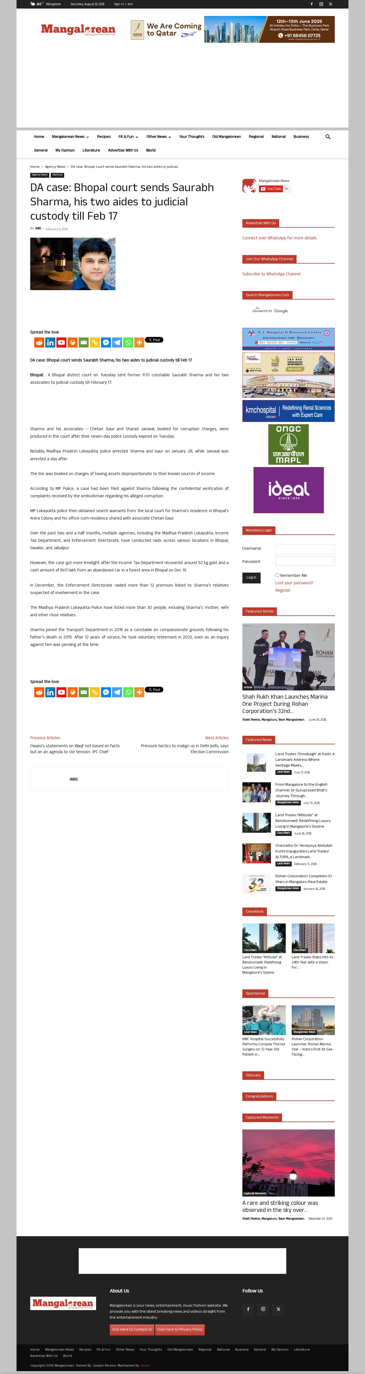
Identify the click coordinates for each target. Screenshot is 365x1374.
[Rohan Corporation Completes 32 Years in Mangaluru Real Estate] (256, 884)
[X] (330, 4)
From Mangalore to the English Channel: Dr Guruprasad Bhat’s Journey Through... (301, 791)
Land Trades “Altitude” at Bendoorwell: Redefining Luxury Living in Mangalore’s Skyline (303, 821)
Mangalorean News (68, 137)
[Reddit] (39, 342)
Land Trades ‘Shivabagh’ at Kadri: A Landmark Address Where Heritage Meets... (305, 760)
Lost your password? (294, 583)
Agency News (55, 167)
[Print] (73, 342)
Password (251, 562)
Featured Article (259, 612)
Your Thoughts (191, 137)
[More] (139, 342)
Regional (256, 137)
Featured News (259, 740)
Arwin (145, 1366)
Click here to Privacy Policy (179, 1330)
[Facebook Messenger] (106, 342)
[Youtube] (61, 342)
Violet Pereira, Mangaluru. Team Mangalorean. (273, 720)
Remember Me (293, 576)
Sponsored (255, 994)
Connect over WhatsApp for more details (279, 238)
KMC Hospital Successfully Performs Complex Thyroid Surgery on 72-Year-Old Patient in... (263, 1047)
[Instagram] (321, 4)
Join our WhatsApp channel (269, 259)
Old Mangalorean (226, 137)
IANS (38, 228)
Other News (157, 137)
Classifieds (283, 833)
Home (39, 137)
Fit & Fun (126, 137)
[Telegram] (117, 342)
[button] (328, 137)
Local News (283, 772)
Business (301, 137)
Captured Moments (262, 1118)
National (279, 137)
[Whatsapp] (128, 342)
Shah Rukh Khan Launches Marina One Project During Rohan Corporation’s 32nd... (285, 705)
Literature (91, 150)
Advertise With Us (123, 150)
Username (251, 549)
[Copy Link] (95, 342)
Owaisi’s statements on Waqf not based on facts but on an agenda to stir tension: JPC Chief (75, 749)
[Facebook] (311, 4)
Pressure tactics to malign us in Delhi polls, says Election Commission (185, 749)
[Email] (84, 342)
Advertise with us (261, 223)
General (41, 150)
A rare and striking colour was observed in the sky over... (280, 1207)
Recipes (104, 137)
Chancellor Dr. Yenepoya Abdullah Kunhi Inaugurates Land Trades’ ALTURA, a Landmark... (303, 852)
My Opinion (65, 150)
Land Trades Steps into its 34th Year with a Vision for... (312, 963)
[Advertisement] (182, 88)
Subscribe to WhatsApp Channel (271, 274)
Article (248, 688)
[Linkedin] (50, 342)
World (151, 150)
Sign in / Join (123, 4)
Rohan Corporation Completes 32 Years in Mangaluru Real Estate (303, 879)
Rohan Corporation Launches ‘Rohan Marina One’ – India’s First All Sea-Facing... (313, 1047)
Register (283, 591)
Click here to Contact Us (132, 1330)
